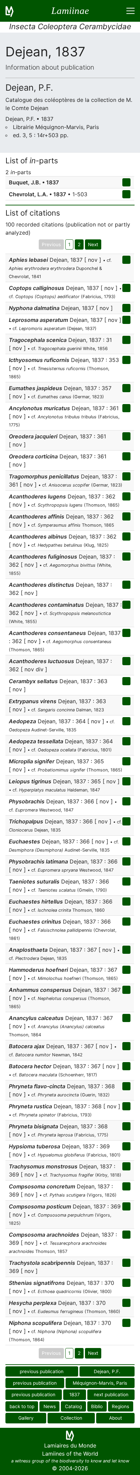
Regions (120, 1406)
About (115, 1418)
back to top (22, 1406)
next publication (111, 1394)
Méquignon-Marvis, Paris (100, 1383)
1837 (74, 1394)
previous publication (42, 1371)
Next (93, 244)
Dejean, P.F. (107, 1371)
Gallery (26, 1418)
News (49, 1406)
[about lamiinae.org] (13, 11)
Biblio (97, 1406)
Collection (71, 1418)
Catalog (73, 1406)
